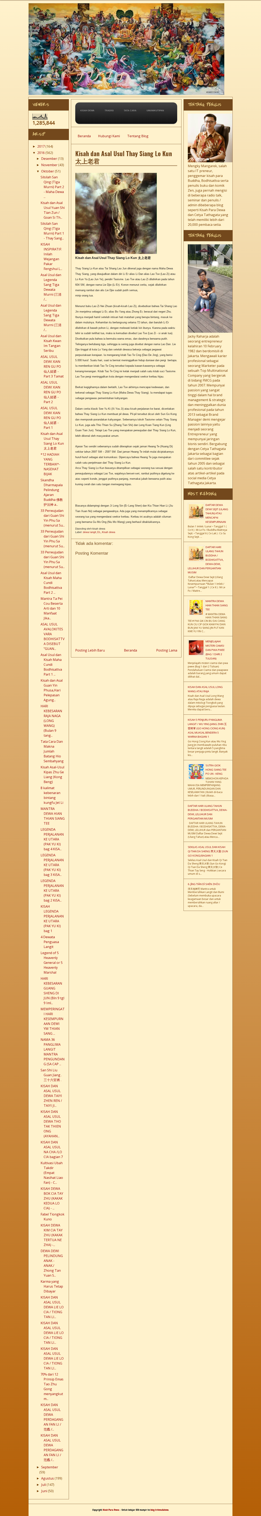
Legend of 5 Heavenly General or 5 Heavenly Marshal (52, 963)
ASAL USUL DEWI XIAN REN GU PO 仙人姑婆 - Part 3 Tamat (52, 366)
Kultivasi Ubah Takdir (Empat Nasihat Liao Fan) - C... (52, 1173)
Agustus (47, 1478)
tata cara (130, 110)
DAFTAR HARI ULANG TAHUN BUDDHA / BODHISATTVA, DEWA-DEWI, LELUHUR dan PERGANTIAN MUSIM (205, 559)
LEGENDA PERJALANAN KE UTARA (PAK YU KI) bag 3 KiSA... (52, 865)
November (49, 165)
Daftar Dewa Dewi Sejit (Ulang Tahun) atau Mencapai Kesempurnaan (217, 513)
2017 (41, 146)
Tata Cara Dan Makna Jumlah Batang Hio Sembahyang (52, 751)
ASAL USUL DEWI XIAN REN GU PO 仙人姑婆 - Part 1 (51, 418)
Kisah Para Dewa (129, 4)
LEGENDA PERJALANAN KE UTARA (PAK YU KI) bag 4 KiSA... (52, 839)
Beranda (84, 136)
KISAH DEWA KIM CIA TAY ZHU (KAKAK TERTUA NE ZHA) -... (52, 1235)
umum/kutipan (155, 110)
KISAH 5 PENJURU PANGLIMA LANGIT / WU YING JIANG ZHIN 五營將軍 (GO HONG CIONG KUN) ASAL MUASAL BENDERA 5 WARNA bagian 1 (207, 728)
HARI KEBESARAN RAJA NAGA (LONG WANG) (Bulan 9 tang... (51, 721)
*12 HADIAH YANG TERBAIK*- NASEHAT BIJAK (50, 464)
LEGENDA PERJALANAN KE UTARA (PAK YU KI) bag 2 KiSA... (52, 891)
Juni (44, 1491)
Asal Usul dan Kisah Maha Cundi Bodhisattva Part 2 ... (51, 583)
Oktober (47, 171)
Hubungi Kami (109, 136)
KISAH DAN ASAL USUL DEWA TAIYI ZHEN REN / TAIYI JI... (51, 1096)
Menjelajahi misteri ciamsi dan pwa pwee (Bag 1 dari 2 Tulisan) (215, 650)
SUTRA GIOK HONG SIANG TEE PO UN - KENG (216, 769)
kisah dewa (87, 110)
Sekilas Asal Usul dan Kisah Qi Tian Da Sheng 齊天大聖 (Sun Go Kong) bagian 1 (208, 851)
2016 (41, 152)
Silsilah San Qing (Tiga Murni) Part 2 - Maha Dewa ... (52, 187)
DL (99, 532)
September (49, 1467)
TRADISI (109, 110)
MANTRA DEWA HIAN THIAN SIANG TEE (217, 605)
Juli (43, 1484)
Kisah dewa (108, 532)
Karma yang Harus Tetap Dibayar (52, 1286)
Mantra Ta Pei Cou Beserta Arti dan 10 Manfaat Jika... (52, 608)
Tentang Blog (137, 136)
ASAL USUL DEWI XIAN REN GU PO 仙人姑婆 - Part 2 (51, 392)
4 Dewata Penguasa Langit (50, 942)
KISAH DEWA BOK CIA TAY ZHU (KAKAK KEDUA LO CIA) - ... (52, 1198)
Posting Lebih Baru (90, 650)
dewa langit (89, 532)
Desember (49, 158)
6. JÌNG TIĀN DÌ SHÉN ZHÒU (204, 884)
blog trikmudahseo (159, 1510)
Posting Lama (166, 650)
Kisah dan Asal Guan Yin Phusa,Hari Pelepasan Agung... (52, 690)
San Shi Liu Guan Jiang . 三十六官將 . (51, 1075)
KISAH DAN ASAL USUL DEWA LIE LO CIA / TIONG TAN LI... (52, 1307)
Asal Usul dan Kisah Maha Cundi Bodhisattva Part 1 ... (51, 665)
